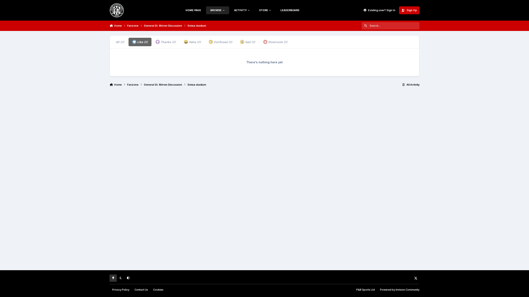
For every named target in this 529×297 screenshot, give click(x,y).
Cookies (158, 289)
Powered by (399, 289)
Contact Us (141, 289)
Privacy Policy (120, 289)
